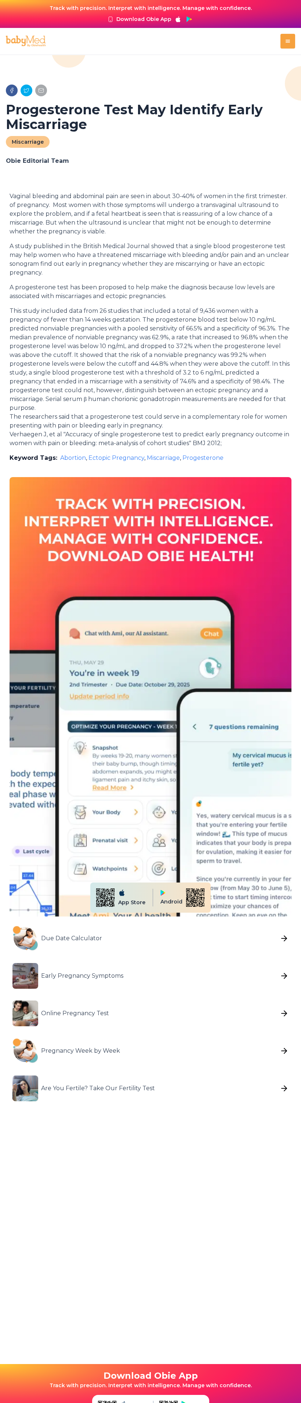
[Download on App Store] (178, 19)
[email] (41, 90)
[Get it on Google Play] (189, 19)
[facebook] (12, 90)
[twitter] (26, 90)
